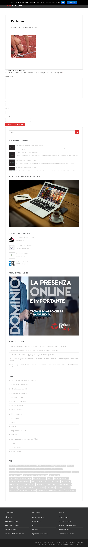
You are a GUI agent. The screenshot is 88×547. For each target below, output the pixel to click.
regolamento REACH (18, 431)
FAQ (33, 525)
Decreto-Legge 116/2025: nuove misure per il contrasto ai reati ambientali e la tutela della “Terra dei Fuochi (43, 366)
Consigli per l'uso (38, 517)
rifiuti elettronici (28, 487)
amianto (11, 469)
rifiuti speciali (51, 487)
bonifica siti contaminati (55, 469)
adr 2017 (46, 466)
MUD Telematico (17, 410)
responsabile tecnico (65, 484)
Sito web (8, 116)
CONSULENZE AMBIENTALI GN (24, 245)
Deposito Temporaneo (19, 393)
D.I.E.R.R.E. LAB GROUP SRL (23, 253)
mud (32, 481)
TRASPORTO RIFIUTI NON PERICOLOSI (26, 168)
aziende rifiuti (42, 469)
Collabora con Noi (11, 521)
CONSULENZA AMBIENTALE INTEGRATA (26, 160)
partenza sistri (65, 481)
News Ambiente (16, 414)
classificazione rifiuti (15, 475)
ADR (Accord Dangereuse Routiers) (23, 381)
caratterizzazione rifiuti (55, 472)
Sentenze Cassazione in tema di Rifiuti (24, 439)
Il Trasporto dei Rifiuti (18, 401)
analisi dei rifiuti (21, 469)
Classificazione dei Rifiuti (19, 389)
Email (7, 109)
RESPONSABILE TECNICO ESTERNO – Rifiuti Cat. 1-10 (29, 145)
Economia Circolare (18, 397)
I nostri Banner (10, 530)
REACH (13, 426)
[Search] (77, 132)
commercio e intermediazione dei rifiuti (36, 475)
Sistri (13, 443)
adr (33, 466)
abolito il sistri (13, 466)
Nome (8, 101)
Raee (13, 422)
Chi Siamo (8, 517)
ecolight (50, 478)
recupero (32, 484)
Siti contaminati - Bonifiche (28, 491)
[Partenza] (23, 46)
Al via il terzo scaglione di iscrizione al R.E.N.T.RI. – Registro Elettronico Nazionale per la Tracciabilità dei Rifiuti (43, 360)
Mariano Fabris (32, 27)
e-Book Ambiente (65, 521)
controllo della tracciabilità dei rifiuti (20, 478)
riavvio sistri (13, 487)
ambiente (70, 466)
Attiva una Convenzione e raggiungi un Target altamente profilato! (32, 354)
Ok (63, 2)
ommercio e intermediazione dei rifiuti (48, 481)
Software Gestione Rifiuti (67, 525)
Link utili (35, 530)
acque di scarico (25, 466)
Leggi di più (72, 2)
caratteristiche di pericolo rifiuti (36, 472)
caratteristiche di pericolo (17, 472)
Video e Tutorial (16, 452)
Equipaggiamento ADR (61, 478)
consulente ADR (54, 475)
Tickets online (64, 530)
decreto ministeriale (39, 478)
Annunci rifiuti (63, 517)
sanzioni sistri (61, 487)
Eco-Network (36, 521)
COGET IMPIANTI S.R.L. (22, 261)
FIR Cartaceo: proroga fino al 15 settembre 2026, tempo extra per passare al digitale (38, 346)
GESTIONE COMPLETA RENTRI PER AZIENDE (27, 152)
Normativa (15, 418)
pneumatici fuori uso (15, 484)
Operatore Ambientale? (40, 534)
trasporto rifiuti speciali (56, 491)
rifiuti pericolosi (40, 487)
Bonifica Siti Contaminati (19, 385)
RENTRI (14, 435)
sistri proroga (13, 491)
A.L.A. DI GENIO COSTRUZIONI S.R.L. (25, 237)
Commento (9, 76)
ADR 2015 (39, 466)
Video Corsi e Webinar (66, 534)
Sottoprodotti (16, 447)
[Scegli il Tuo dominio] (44, 306)
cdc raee (75, 472)
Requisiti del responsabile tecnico (46, 484)
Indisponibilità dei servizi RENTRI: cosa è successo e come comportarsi (33, 350)
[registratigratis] (44, 203)
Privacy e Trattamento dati (14, 534)
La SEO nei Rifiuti (17, 406)
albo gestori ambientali (58, 466)
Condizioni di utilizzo (12, 525)
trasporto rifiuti (42, 491)
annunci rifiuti (32, 469)
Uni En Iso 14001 (70, 491)
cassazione (67, 472)
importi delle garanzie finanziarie (19, 481)
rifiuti (20, 487)
